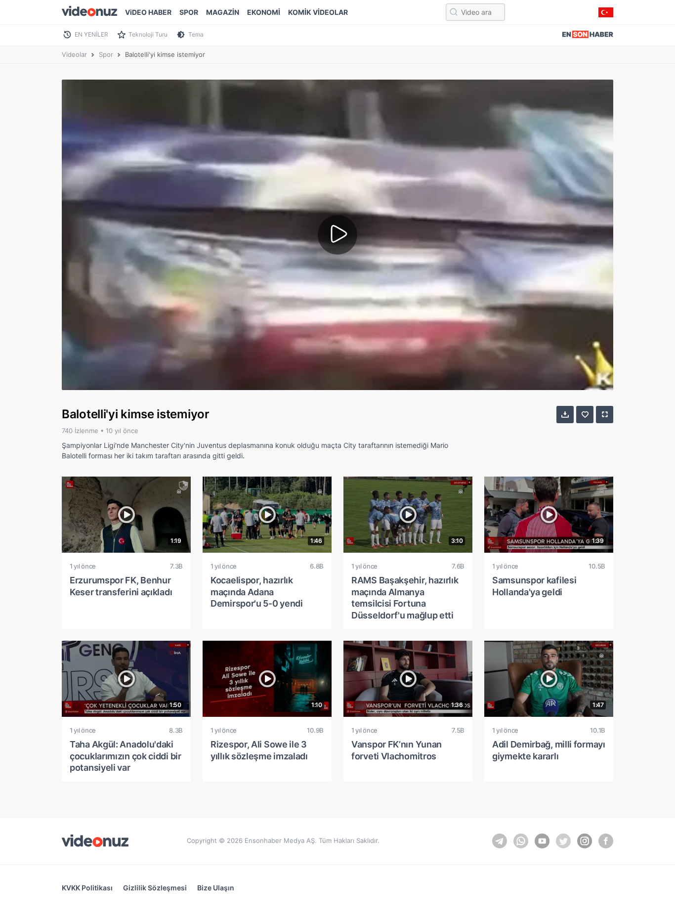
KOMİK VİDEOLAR (318, 12)
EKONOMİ (263, 12)
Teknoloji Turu (148, 34)
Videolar (74, 54)
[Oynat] (337, 235)
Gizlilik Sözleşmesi (155, 887)
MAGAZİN (222, 12)
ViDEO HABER (148, 12)
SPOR (188, 12)
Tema (196, 34)
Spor (106, 54)
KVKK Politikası (87, 887)
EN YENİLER (91, 34)
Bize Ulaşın (215, 887)
